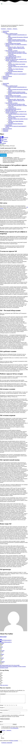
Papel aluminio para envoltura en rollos (16, 51)
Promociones (5, 77)
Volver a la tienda (14, 740)
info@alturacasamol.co (6, 640)
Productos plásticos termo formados (13, 43)
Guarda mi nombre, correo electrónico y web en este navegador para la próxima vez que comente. (12, 716)
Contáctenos (5, 78)
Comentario (3, 694)
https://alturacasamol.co (7, 642)
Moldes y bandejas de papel (11, 33)
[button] (14, 81)
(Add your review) (4, 685)
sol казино (3, 155)
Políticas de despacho (7, 76)
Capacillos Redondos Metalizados (15, 71)
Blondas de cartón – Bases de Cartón (16, 47)
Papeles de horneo (12, 55)
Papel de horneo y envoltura (11, 50)
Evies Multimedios (14, 728)
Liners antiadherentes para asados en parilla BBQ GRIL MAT (13, 57)
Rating (1, 705)
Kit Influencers (8, 72)
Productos (5, 32)
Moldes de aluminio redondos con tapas (16, 39)
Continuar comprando (6, 742)
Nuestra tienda (6, 31)
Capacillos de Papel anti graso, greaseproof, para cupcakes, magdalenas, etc (15, 60)
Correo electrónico (4, 710)
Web (1, 712)
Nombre (2, 707)
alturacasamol (3, 636)
